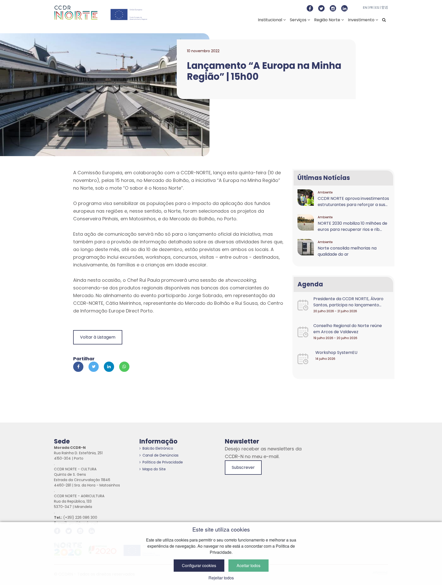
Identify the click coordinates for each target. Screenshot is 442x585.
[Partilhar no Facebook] (78, 367)
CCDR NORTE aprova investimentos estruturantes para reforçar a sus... (353, 202)
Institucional (270, 20)
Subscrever (243, 467)
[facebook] (310, 8)
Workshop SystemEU (336, 352)
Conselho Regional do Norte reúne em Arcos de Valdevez (347, 329)
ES (377, 7)
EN (365, 7)
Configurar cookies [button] (199, 565)
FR (371, 7)
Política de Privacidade (162, 462)
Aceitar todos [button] (248, 565)
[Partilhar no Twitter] (94, 367)
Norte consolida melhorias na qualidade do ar (347, 251)
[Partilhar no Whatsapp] (124, 367)
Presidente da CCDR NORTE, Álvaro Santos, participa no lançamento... (348, 302)
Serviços (298, 20)
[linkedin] (344, 8)
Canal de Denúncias (160, 455)
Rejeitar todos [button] (221, 578)
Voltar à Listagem (97, 337)
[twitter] (321, 8)
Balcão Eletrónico (157, 448)
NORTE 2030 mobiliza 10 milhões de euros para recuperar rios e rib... (352, 226)
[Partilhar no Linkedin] (109, 367)
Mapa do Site (154, 469)
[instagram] (333, 8)
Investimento (361, 20)
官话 (384, 7)
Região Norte (327, 20)
